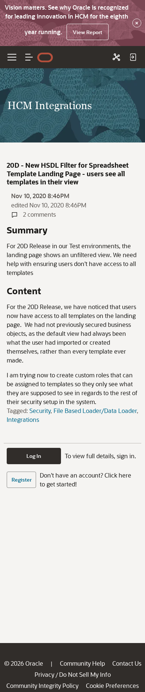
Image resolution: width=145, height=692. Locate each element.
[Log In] (133, 57)
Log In (33, 455)
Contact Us (126, 663)
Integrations (23, 419)
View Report (87, 32)
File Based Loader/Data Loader (95, 410)
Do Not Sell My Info (85, 674)
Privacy (44, 674)
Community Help (82, 663)
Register (22, 479)
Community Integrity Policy (42, 685)
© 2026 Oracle (23, 663)
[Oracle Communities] (116, 57)
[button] (29, 57)
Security (40, 410)
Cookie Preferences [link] (112, 685)
